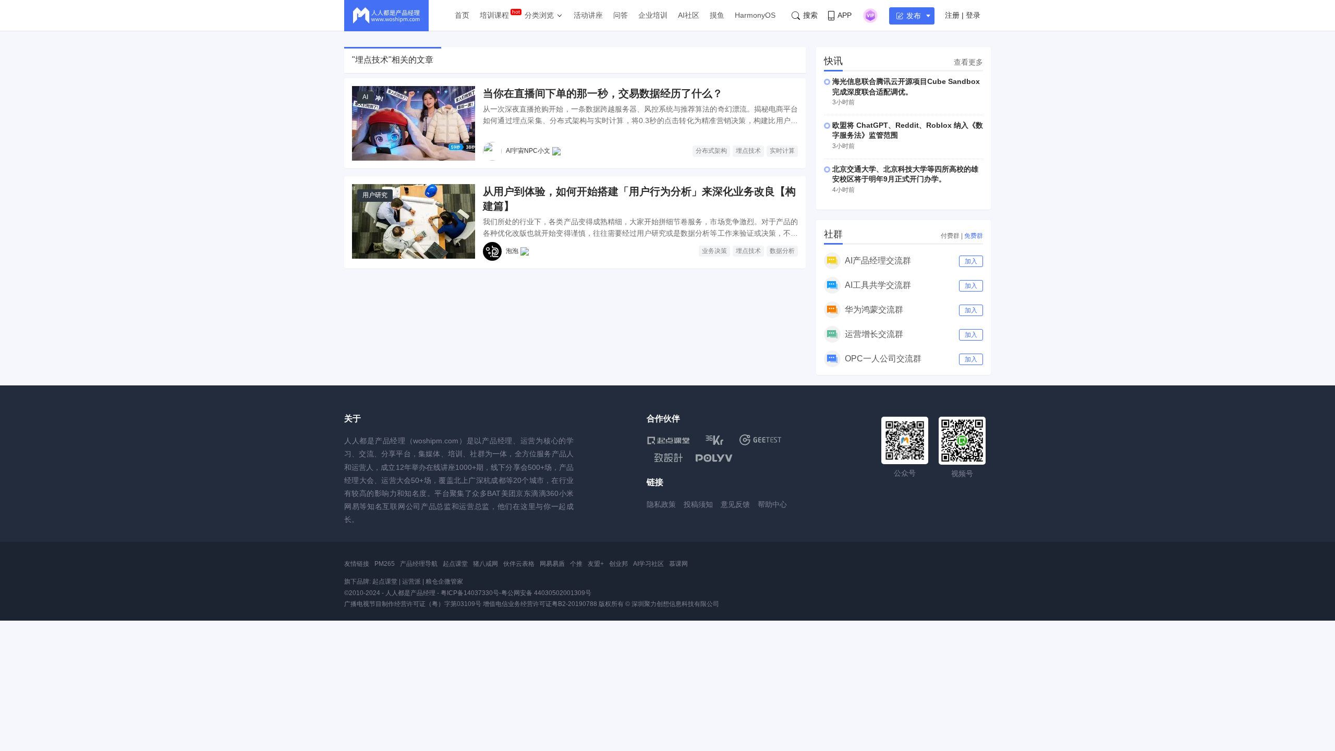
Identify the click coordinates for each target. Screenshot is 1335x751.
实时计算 (782, 150)
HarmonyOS (755, 15)
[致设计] (668, 458)
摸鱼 (717, 15)
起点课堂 (455, 563)
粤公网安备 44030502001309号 (546, 593)
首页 (462, 15)
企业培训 (653, 15)
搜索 (810, 15)
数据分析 (782, 251)
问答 (620, 15)
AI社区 (688, 15)
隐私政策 (661, 504)
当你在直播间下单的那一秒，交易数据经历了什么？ (603, 93)
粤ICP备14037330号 (470, 593)
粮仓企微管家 (444, 581)
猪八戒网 (485, 563)
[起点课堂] (668, 439)
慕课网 (678, 563)
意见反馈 (735, 504)
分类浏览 (539, 15)
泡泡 (512, 251)
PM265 (384, 563)
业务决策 (714, 251)
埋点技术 (748, 150)
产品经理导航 (419, 563)
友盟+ (596, 563)
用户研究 (374, 195)
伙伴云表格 (519, 563)
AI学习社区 (648, 563)
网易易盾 (552, 563)
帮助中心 (772, 504)
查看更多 (968, 62)
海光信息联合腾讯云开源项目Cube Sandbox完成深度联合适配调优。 (906, 86)
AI (365, 97)
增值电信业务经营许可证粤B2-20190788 (540, 604)
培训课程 (494, 15)
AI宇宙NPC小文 (528, 150)
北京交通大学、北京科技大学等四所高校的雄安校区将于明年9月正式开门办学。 (905, 174)
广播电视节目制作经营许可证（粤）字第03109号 (412, 604)
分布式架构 (711, 150)
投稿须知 (698, 504)
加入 (971, 261)
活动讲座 (588, 15)
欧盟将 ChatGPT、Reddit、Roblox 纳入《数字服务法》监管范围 (907, 130)
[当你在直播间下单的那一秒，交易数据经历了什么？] (413, 123)
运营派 (411, 581)
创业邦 (618, 563)
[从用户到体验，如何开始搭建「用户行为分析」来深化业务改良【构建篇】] (413, 221)
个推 (576, 563)
